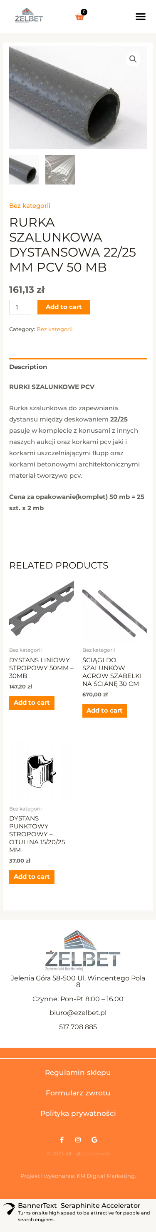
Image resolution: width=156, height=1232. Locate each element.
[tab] (77, 367)
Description (28, 367)
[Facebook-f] (62, 1140)
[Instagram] (78, 1140)
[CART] (80, 16)
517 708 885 (78, 1027)
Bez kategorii (29, 205)
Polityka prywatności (78, 1113)
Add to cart (64, 307)
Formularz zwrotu (78, 1093)
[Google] (94, 1140)
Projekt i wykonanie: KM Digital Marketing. (78, 1175)
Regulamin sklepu (78, 1072)
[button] (141, 16)
